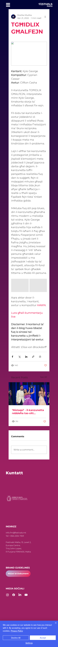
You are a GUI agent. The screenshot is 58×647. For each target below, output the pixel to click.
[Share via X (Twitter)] (19, 356)
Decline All (15, 637)
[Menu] (8, 5)
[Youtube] (26, 595)
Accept (43, 637)
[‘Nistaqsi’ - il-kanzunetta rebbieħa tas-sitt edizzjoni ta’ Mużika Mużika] (29, 393)
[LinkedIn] (20, 595)
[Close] (54, 624)
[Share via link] (33, 356)
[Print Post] (40, 356)
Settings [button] (29, 643)
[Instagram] (7, 595)
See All (43, 377)
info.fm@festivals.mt (16, 532)
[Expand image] (20, 285)
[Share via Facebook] (12, 356)
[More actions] (45, 16)
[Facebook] (13, 595)
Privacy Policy (17, 630)
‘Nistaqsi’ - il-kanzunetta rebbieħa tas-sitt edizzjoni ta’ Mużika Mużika (28, 412)
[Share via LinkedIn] (26, 356)
